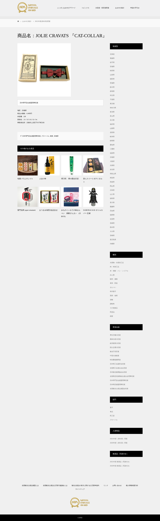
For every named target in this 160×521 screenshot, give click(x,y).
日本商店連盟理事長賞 (117, 384)
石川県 (112, 120)
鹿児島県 (113, 239)
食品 (111, 411)
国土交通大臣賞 (115, 347)
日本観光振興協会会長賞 (118, 372)
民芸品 (112, 312)
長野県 (112, 132)
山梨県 (112, 128)
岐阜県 (112, 136)
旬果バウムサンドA (25, 179)
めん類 (112, 275)
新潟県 (112, 112)
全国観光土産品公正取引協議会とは (55, 485)
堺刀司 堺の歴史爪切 (70, 179)
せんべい (113, 287)
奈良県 (112, 169)
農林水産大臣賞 (115, 339)
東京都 (112, 103)
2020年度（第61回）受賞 (118, 443)
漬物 (111, 300)
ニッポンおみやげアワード (66, 8)
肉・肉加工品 (114, 267)
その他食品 (114, 308)
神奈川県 (113, 108)
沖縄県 (112, 244)
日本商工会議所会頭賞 (117, 364)
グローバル (45, 136)
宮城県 (112, 66)
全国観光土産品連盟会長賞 (119, 388)
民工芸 (112, 416)
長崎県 (112, 223)
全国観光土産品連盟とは (30, 485)
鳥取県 (112, 178)
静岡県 (112, 141)
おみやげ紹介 (119, 8)
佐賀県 (112, 219)
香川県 (112, 202)
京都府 (56, 136)
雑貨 (51, 136)
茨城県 (112, 83)
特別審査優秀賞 (115, 360)
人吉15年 (42, 179)
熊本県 (112, 227)
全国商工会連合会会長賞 (118, 368)
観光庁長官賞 (114, 351)
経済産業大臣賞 (115, 343)
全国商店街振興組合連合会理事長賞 (122, 376)
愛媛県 (112, 206)
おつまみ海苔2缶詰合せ (48, 210)
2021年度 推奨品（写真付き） (120, 462)
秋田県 (112, 70)
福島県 (112, 79)
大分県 (112, 231)
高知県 (112, 211)
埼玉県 (112, 95)
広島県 (112, 190)
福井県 (112, 124)
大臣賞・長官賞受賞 (102, 8)
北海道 (112, 54)
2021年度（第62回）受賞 (118, 439)
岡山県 (112, 186)
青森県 (112, 58)
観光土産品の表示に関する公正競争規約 (85, 485)
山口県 (112, 194)
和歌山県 (113, 173)
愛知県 (112, 145)
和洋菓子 (113, 291)
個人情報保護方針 (132, 485)
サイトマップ (80, 489)
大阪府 (112, 161)
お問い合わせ (117, 485)
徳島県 (112, 198)
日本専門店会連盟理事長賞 (31, 136)
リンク (106, 485)
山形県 (112, 75)
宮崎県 (112, 235)
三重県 (112, 149)
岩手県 (112, 62)
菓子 (111, 407)
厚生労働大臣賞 (115, 335)
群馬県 (112, 91)
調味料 (112, 304)
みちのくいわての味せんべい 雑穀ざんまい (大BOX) (71, 213)
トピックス (85, 8)
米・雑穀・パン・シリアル (119, 271)
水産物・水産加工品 (117, 262)
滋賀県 (112, 153)
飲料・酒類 (114, 279)
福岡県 (112, 215)
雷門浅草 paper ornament (26, 210)
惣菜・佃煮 (114, 295)
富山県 (112, 116)
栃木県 (112, 87)
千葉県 (112, 99)
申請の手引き (135, 8)
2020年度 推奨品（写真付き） (120, 466)
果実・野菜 (114, 283)
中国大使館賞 (114, 355)
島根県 (112, 182)
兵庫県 (112, 165)
